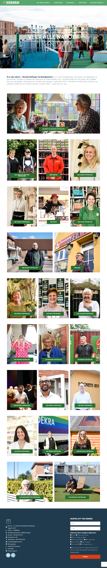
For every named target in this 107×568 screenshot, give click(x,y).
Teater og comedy (82, 535)
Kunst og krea (76, 542)
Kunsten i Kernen (96, 3)
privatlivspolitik (74, 552)
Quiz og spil (75, 544)
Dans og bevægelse (77, 539)
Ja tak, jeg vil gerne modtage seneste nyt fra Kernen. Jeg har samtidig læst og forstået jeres (84, 550)
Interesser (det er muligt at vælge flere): (83, 533)
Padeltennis (58, 3)
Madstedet (83, 3)
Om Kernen (70, 3)
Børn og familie (90, 539)
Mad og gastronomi (87, 544)
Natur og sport (86, 542)
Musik (73, 535)
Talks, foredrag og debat (79, 537)
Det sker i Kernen (43, 3)
